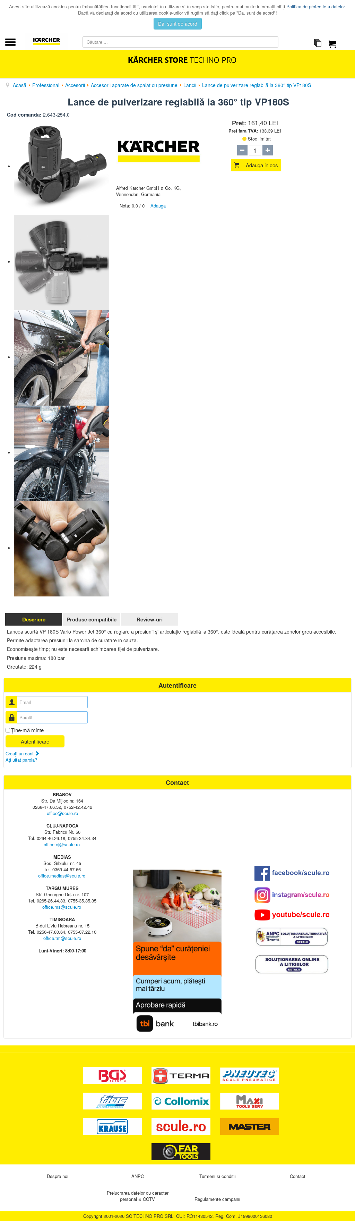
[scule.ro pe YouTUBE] (292, 915)
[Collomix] (181, 1100)
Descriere (33, 619)
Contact (297, 1176)
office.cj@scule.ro (62, 844)
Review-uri (150, 619)
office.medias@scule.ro (61, 875)
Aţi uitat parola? (21, 759)
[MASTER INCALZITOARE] (249, 1125)
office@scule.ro (62, 813)
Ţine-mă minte (27, 730)
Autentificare (35, 741)
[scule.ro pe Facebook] (292, 873)
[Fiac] (113, 1100)
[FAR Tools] (181, 1151)
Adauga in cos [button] (262, 165)
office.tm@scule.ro (62, 938)
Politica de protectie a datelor (315, 6)
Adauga (158, 205)
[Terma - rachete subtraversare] (181, 1075)
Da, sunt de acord (177, 23)
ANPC (137, 1176)
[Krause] (113, 1125)
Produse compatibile (91, 619)
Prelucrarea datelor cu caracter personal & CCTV (137, 1195)
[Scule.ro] (181, 1125)
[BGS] (113, 1075)
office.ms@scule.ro (61, 907)
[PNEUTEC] (249, 1075)
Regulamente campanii (217, 1199)
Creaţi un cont (20, 753)
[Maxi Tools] (249, 1100)
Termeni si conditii (217, 1176)
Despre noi (57, 1176)
